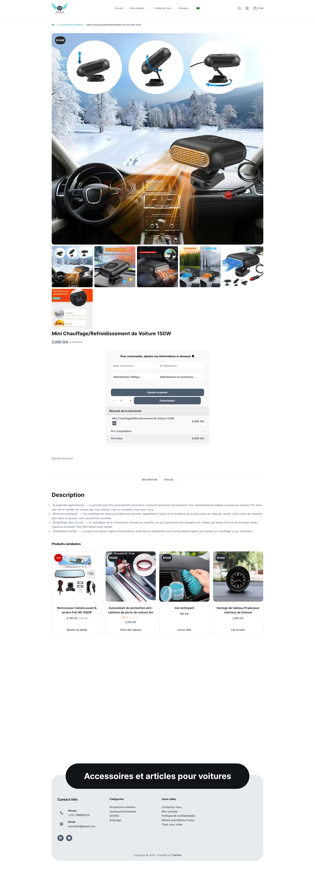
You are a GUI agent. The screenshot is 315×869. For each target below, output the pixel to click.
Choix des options (130, 629)
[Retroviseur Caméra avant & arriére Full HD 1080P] (77, 576)
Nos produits (137, 8)
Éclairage (115, 820)
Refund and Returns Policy (178, 820)
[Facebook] (60, 838)
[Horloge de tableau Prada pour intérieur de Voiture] (238, 576)
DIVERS (114, 815)
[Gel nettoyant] (184, 576)
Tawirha (176, 855)
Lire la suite (184, 629)
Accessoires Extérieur (123, 811)
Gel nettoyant (184, 608)
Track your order (172, 824)
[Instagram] (69, 838)
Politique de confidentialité (178, 815)
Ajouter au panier (157, 392)
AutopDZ (162, 855)
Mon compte (169, 811)
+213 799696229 (79, 815)
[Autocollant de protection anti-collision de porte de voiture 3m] (131, 576)
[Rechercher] (239, 8)
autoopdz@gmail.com (81, 826)
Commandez (167, 400)
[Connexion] (247, 8)
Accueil (119, 8)
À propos (183, 8)
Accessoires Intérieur (123, 807)
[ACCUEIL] (53, 25)
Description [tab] (149, 479)
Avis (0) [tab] (168, 479)
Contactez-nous (162, 8)
